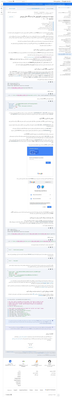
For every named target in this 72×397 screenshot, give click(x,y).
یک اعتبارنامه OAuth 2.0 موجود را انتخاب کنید (43, 57)
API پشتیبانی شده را (17, 75)
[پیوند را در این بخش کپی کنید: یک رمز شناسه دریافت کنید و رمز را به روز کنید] (29, 217)
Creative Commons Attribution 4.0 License (29, 351)
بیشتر (27, 4)
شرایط (55, 394)
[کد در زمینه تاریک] (50, 82)
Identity (68, 1)
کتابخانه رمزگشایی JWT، (36, 294)
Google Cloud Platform (23, 390)
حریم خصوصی (50, 394)
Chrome (19, 374)
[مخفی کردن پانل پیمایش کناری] (58, 395)
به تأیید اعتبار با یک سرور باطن (17, 338)
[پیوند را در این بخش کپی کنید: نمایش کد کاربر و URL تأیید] (38, 118)
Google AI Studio (18, 378)
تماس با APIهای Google (47, 283)
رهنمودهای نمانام (53, 374)
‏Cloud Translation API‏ (35, 8)
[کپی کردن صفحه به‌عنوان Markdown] (44, 19)
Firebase (19, 376)
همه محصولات (9, 390)
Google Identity (41, 12)
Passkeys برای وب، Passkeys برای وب (36, 4)
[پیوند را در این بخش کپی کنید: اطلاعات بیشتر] (45, 334)
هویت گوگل (36, 374)
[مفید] (10, 12)
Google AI (15, 390)
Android (41, 390)
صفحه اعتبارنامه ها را (30, 57)
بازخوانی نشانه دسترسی (23, 336)
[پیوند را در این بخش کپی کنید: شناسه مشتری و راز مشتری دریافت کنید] (32, 50)
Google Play (18, 383)
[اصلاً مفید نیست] (8, 12)
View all (19, 385)
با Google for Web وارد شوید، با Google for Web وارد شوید (55, 4)
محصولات (47, 12)
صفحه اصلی (69, 4)
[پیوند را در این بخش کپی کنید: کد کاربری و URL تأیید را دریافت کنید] (33, 69)
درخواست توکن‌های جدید (43, 287)
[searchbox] (64, 8)
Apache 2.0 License (10, 351)
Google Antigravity (17, 380)
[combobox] (21, 1)
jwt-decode (41, 295)
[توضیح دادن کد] (49, 82)
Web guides (57, 1)
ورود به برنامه (3, 1)
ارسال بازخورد (11, 16)
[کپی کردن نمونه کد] (52, 82)
